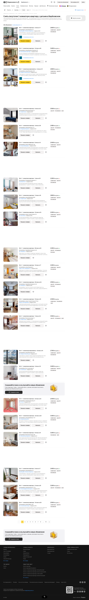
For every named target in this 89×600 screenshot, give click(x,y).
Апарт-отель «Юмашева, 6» (25, 268)
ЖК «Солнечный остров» (24, 505)
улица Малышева (29, 71)
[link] (83, 2)
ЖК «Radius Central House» (24, 72)
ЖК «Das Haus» (22, 215)
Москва (5, 549)
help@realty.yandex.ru (29, 590)
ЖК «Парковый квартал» (24, 128)
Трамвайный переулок (30, 250)
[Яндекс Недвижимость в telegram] (85, 582)
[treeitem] (7, 6)
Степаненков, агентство (28, 37)
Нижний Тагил (26, 553)
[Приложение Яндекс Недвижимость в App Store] (78, 591)
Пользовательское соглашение (36, 582)
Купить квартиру (26, 566)
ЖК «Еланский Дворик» (24, 145)
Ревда (24, 558)
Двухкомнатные (50, 549)
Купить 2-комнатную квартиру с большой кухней (33, 569)
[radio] (25, 522)
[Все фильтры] (4, 10)
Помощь (58, 582)
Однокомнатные (50, 551)
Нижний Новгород (7, 558)
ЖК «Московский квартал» (24, 436)
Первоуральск (26, 555)
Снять (4, 568)
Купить (5, 566)
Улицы (68, 551)
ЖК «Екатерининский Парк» (25, 51)
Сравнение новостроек (72, 549)
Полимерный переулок (30, 180)
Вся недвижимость (7, 582)
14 (45, 521)
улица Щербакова (29, 417)
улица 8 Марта (28, 504)
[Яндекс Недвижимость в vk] (80, 582)
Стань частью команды (23, 582)
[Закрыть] (85, 10)
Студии (48, 553)
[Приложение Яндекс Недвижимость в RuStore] (84, 591)
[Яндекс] (83, 597)
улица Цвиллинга (29, 127)
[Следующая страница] (49, 521)
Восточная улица (29, 368)
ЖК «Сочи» (21, 402)
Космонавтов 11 (22, 181)
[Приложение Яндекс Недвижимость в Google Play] (80, 591)
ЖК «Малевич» (22, 251)
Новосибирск (6, 553)
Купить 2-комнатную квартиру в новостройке (33, 573)
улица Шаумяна (28, 29)
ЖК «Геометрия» (22, 369)
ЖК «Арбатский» (22, 111)
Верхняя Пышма (26, 549)
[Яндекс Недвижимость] (11, 2)
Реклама (15, 582)
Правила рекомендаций (49, 582)
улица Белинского (29, 487)
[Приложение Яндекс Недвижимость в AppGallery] (82, 591)
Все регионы (70, 553)
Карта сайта (63, 582)
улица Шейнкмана (29, 197)
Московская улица (29, 110)
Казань (4, 556)
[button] (54, 2)
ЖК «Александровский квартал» (26, 488)
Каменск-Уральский (27, 556)
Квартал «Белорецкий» (24, 302)
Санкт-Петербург (7, 551)
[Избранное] (51, 2)
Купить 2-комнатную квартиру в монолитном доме (34, 575)
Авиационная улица (29, 400)
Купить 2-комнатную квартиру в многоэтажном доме (34, 571)
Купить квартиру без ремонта (29, 568)
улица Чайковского (29, 144)
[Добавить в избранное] (45, 41)
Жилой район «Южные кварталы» (26, 30)
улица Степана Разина (30, 214)
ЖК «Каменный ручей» (24, 419)
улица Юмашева (28, 267)
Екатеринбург (22, 29)
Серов (24, 551)
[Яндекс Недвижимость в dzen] (82, 582)
